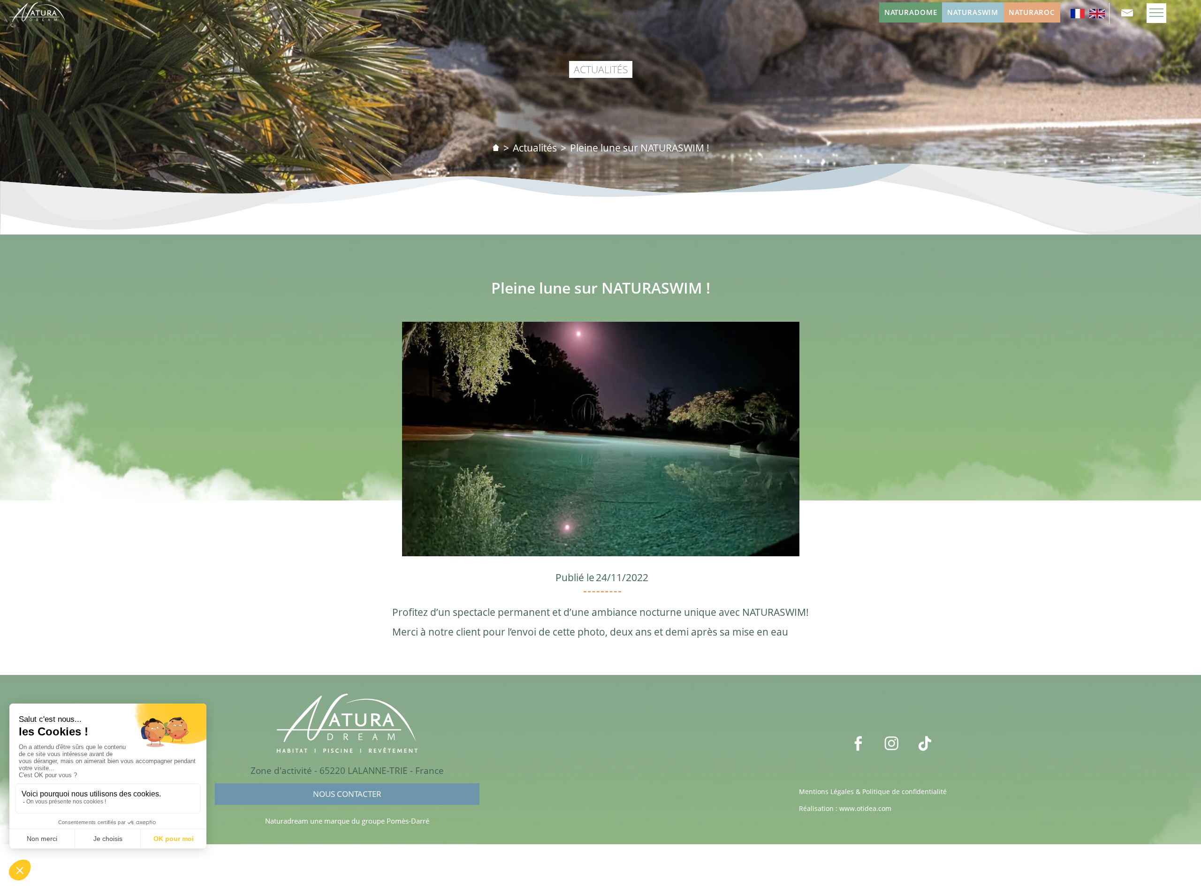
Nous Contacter (347, 793)
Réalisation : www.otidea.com (845, 808)
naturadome (910, 12)
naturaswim (972, 12)
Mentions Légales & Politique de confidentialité (873, 791)
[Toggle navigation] (1156, 13)
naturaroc (1032, 12)
